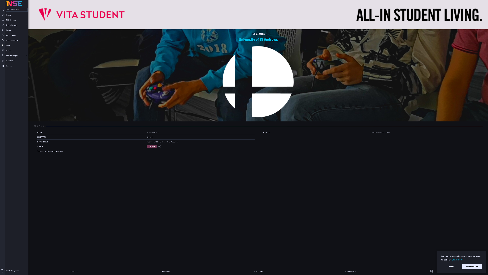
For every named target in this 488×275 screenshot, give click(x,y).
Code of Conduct (350, 271)
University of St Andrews (258, 39)
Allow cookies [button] (472, 266)
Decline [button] (451, 266)
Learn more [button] (457, 260)
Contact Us (166, 271)
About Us (74, 271)
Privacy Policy (258, 271)
